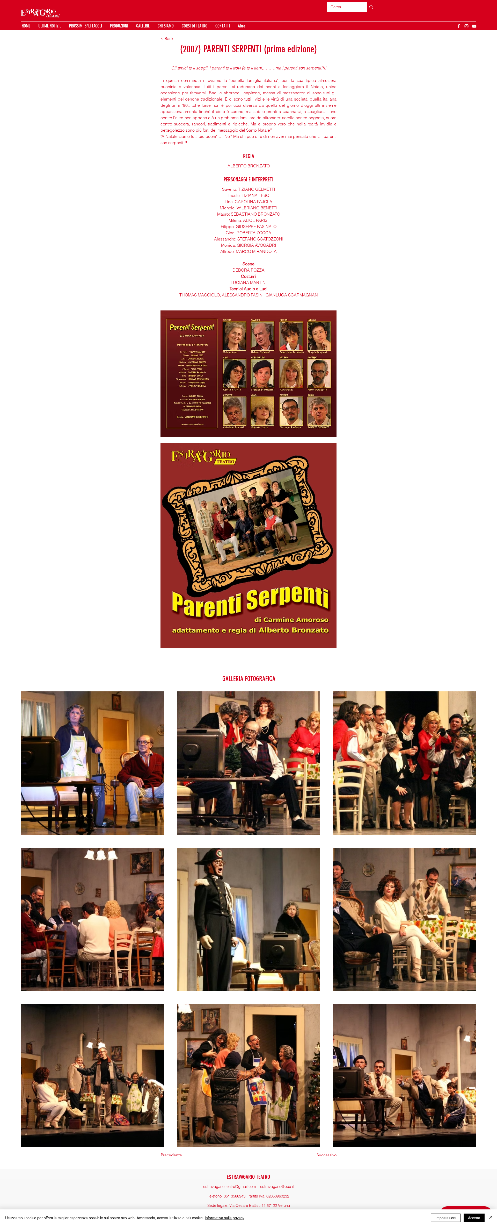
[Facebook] (458, 26)
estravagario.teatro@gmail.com (229, 1186)
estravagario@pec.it (277, 1186)
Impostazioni (445, 1217)
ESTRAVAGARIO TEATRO (248, 1176)
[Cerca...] (371, 7)
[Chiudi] (491, 1218)
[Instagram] (466, 26)
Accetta (474, 1217)
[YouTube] (474, 26)
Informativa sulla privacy (224, 1217)
